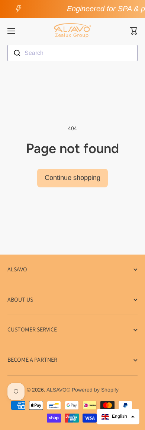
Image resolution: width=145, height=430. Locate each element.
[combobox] (72, 53)
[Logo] (72, 31)
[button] (134, 31)
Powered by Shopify (95, 390)
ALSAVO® (58, 390)
